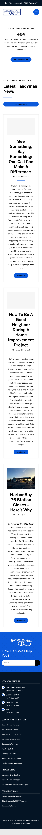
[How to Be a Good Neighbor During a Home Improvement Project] (21, 300)
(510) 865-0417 (31, 3)
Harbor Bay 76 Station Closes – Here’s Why (21, 502)
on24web (26, 823)
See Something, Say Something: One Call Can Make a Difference (21, 156)
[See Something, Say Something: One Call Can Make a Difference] (21, 126)
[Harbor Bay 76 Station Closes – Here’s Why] (21, 470)
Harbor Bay (18, 820)
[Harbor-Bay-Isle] (21, 639)
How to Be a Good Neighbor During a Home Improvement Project (21, 329)
